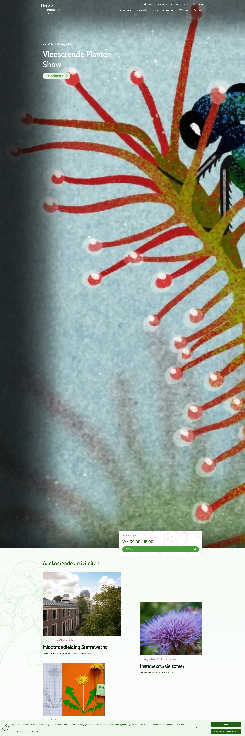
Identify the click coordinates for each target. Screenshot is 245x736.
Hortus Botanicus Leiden (50, 9)
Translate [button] (151, 4)
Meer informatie (54, 75)
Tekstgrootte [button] (184, 4)
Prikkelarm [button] (200, 4)
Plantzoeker (168, 10)
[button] (181, 10)
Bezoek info (141, 10)
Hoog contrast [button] (167, 4)
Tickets (155, 10)
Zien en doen (125, 10)
